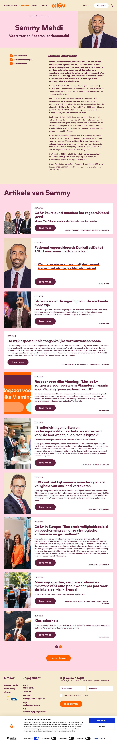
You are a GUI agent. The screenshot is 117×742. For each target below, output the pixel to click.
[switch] (53, 738)
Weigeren (102, 726)
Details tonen (98, 738)
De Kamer (72, 56)
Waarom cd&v (10, 5)
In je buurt (87, 5)
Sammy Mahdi (85, 230)
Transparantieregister (34, 698)
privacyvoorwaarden (82, 695)
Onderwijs (97, 465)
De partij (64, 56)
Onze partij (23, 5)
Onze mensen (45, 16)
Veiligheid (105, 364)
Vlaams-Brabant (54, 56)
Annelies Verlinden (72, 230)
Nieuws (34, 5)
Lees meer (45, 227)
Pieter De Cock (82, 364)
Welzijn (106, 465)
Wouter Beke (104, 509)
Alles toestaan (101, 720)
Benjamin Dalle (71, 601)
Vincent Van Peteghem (100, 230)
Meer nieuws (58, 658)
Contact (42, 5)
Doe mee (100, 5)
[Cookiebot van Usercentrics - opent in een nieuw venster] (12, 738)
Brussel (106, 601)
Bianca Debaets (84, 601)
